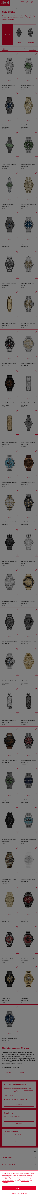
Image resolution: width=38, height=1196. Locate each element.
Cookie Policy (6, 1182)
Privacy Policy (25, 1180)
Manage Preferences (8, 1180)
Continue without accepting (19, 1193)
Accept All (19, 1188)
